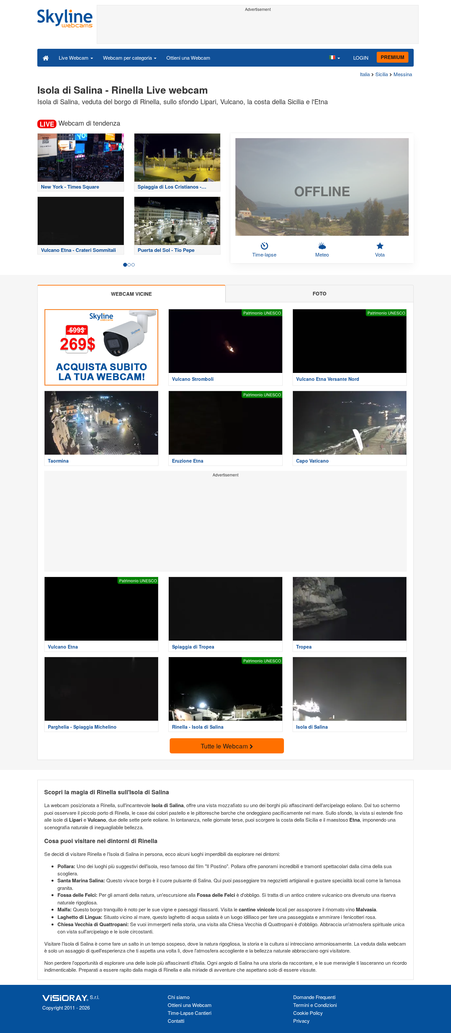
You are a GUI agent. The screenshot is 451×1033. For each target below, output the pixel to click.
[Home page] (46, 57)
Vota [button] (380, 254)
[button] (334, 57)
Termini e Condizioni (315, 1004)
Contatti (176, 1020)
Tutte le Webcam (225, 745)
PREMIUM (392, 57)
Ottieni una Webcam (188, 57)
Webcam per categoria (128, 57)
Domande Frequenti (314, 996)
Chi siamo (179, 996)
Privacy (301, 1020)
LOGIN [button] (360, 57)
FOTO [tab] (320, 293)
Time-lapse (264, 254)
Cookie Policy (308, 1012)
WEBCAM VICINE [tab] (131, 293)
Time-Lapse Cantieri (189, 1012)
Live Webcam (74, 57)
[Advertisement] (257, 29)
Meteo (322, 254)
